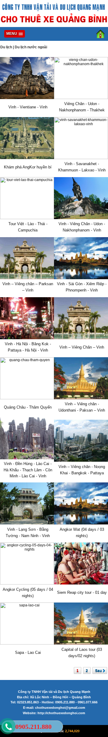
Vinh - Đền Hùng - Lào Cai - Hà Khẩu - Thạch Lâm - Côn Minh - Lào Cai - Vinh (28, 470)
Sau (98, 671)
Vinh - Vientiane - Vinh (27, 107)
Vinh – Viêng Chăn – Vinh (81, 347)
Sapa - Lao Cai (28, 652)
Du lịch (6, 47)
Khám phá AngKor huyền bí (28, 167)
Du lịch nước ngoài (31, 47)
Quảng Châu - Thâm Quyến (28, 407)
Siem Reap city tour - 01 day (82, 592)
